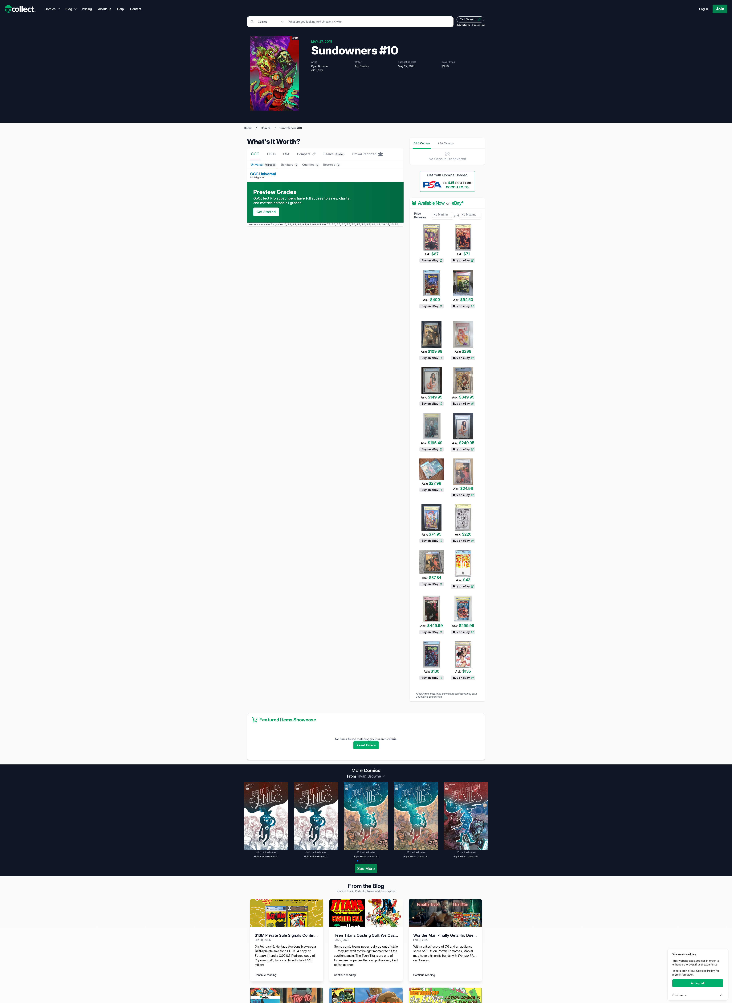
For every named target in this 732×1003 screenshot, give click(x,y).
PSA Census (446, 143)
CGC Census (421, 143)
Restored (331, 164)
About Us (104, 9)
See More (366, 868)
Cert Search (467, 19)
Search (333, 154)
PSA (286, 154)
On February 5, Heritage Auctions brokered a (285, 946)
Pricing (87, 9)
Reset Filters (366, 745)
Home (248, 128)
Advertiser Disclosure (471, 25)
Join (720, 9)
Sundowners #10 (291, 128)
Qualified (310, 164)
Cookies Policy (705, 970)
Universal (263, 164)
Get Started (266, 212)
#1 (262, 955)
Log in (703, 9)
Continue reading (265, 975)
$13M (259, 951)
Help (120, 9)
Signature (288, 164)
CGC (255, 154)
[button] (357, 861)
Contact (135, 9)
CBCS (271, 154)
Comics (265, 128)
